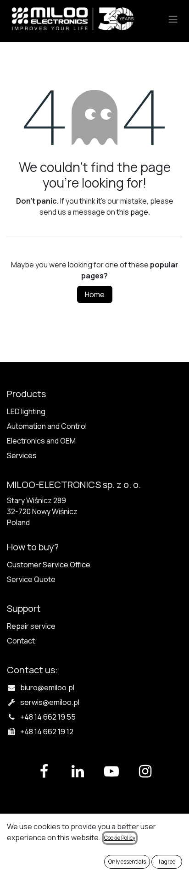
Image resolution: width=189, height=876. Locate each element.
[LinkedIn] (77, 771)
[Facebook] (44, 771)
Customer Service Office (48, 565)
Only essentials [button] (127, 861)
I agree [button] (167, 861)
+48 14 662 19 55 (48, 717)
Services (22, 455)
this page (132, 212)
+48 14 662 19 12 (46, 731)
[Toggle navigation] (173, 18)
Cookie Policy (119, 838)
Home (95, 294)
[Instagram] (145, 771)
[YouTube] (111, 771)
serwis (49, 702)
